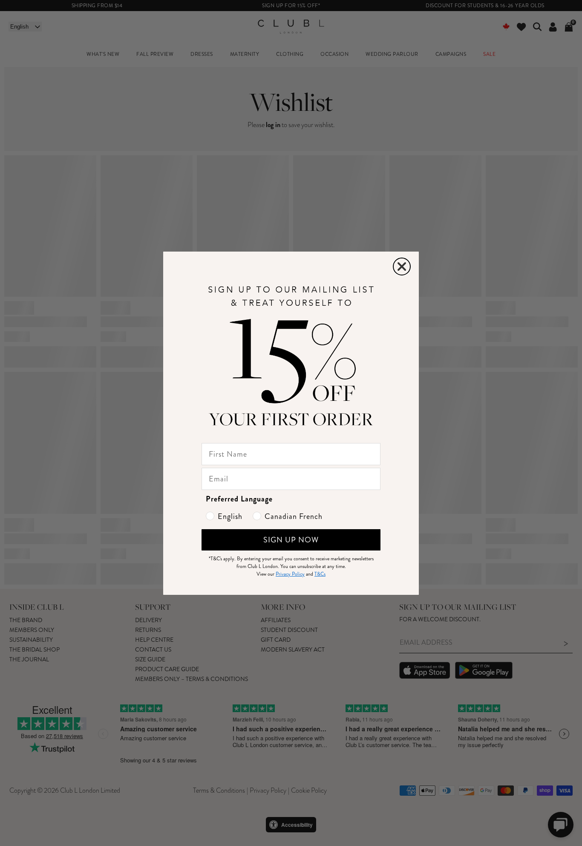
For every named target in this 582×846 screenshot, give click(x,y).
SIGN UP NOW (291, 539)
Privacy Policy (290, 574)
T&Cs (320, 574)
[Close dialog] (401, 266)
